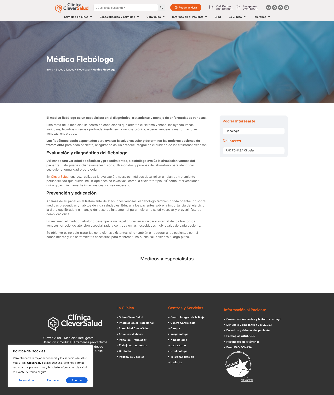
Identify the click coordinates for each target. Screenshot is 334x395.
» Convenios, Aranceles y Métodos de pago (252, 319)
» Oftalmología (177, 351)
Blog (218, 16)
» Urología (175, 362)
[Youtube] (268, 7)
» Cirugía (174, 328)
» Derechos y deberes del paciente (247, 330)
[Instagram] (274, 7)
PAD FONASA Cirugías (240, 150)
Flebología (83, 69)
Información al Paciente (187, 16)
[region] (50, 366)
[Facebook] (280, 7)
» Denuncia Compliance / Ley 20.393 (248, 324)
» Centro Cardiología (181, 322)
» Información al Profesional (135, 322)
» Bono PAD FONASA (238, 347)
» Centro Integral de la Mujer (186, 317)
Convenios (154, 16)
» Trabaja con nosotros (132, 345)
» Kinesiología (177, 339)
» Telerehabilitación (181, 356)
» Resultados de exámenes (242, 341)
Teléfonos (259, 16)
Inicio (49, 69)
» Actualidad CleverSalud (133, 328)
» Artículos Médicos (130, 334)
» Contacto (124, 351)
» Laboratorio (177, 345)
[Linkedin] (286, 7)
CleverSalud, (60, 176)
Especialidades (65, 69)
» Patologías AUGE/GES (239, 335)
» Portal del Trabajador (131, 339)
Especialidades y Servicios (117, 16)
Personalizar (26, 380)
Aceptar (77, 380)
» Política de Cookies (130, 356)
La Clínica (235, 16)
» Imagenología (178, 334)
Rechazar (53, 380)
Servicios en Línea (76, 16)
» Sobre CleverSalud (130, 317)
